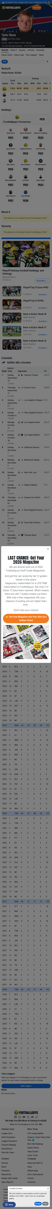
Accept (38, 1204)
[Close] (48, 1188)
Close (45, 1204)
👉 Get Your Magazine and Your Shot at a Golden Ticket (26, 618)
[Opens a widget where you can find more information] (9, 1205)
